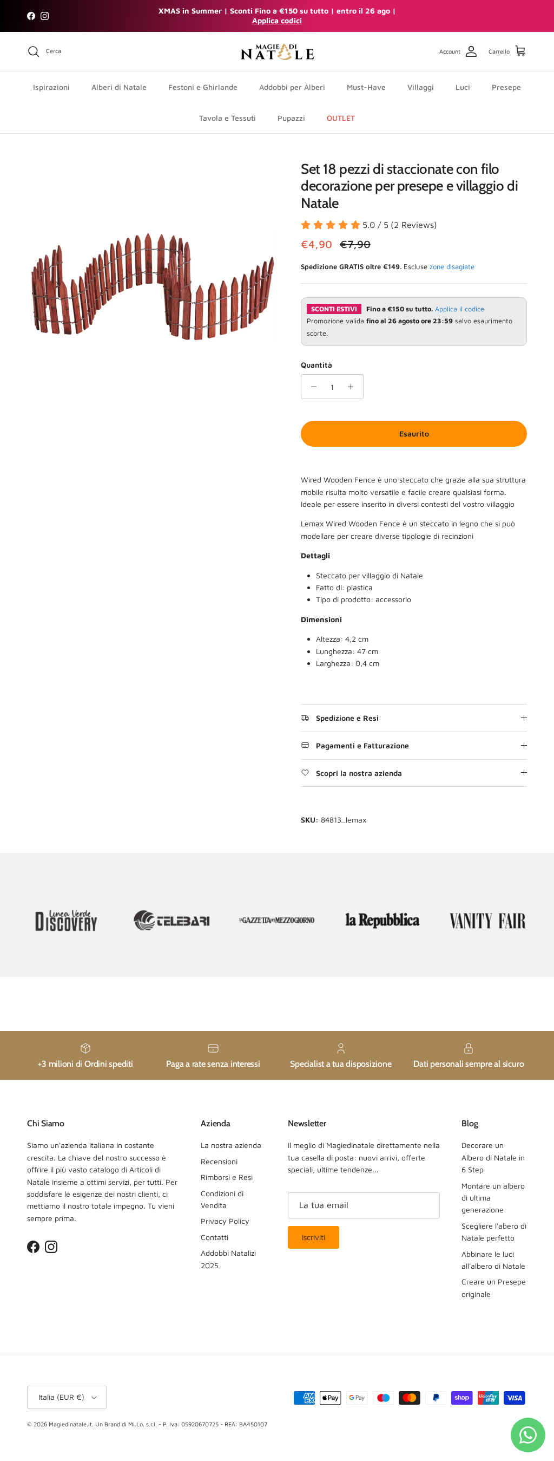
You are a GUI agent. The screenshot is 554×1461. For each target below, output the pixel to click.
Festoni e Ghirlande (203, 87)
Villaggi (420, 87)
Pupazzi (291, 117)
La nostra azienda (231, 1145)
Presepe (506, 87)
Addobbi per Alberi (292, 87)
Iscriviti (313, 1237)
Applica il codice (459, 309)
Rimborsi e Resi (227, 1177)
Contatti (214, 1237)
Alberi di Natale (119, 87)
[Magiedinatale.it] (277, 52)
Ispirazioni (51, 87)
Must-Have (366, 87)
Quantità (316, 364)
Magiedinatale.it (70, 1423)
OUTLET (341, 117)
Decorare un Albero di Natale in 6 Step (493, 1157)
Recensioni (219, 1161)
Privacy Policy (225, 1220)
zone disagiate (452, 266)
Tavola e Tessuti (227, 117)
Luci (463, 87)
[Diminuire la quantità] (310, 387)
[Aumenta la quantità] (353, 387)
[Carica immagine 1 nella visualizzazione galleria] (152, 286)
